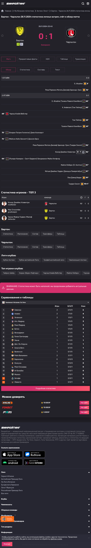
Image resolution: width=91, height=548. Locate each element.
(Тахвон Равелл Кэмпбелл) (71, 101)
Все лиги (4, 493)
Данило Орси (33, 139)
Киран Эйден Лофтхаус (29, 273)
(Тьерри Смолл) (76, 145)
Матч (8, 59)
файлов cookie (56, 539)
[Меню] (3, 3)
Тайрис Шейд (8, 273)
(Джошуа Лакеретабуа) (73, 171)
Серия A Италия (7, 476)
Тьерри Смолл (74, 184)
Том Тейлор (77, 120)
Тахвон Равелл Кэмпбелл (71, 126)
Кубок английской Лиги (29, 260)
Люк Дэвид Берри (74, 178)
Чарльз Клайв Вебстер (18, 114)
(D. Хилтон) (77, 165)
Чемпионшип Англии (77, 260)
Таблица (64, 59)
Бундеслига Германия (10, 485)
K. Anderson (66, 108)
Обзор (8, 70)
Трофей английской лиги (54, 260)
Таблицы (60, 234)
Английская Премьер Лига (11, 479)
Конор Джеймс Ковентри (65, 152)
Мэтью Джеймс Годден (54, 171)
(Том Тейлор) (77, 108)
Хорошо (7, 544)
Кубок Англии (9, 260)
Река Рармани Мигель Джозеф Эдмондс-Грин (63, 90)
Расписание (23, 234)
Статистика (25, 70)
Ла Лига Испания (8, 482)
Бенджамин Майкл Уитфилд (49, 159)
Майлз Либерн (67, 165)
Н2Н (48, 59)
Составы (41, 70)
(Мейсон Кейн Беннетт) (18, 139)
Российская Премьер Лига (12, 491)
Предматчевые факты (28, 59)
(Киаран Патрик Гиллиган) (19, 133)
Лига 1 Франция (7, 488)
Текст (57, 70)
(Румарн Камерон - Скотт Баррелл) (23, 159)
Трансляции (80, 59)
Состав (35, 234)
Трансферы (47, 234)
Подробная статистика (45, 388)
